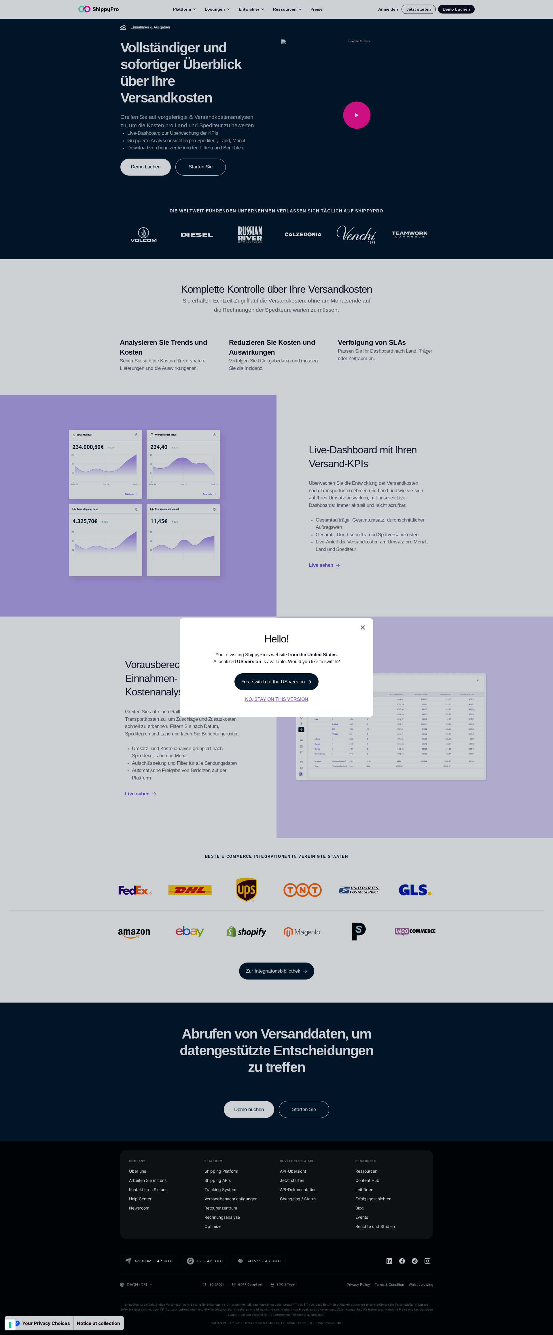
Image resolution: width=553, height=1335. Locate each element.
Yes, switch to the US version (273, 681)
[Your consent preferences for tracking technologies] (10, 1324)
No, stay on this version (276, 699)
